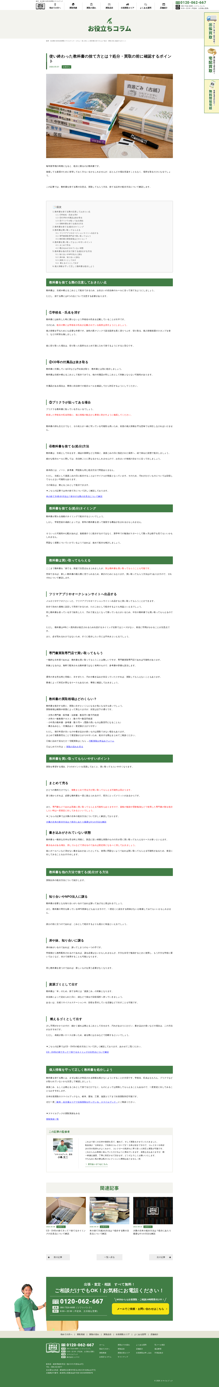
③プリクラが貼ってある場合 (71, 221)
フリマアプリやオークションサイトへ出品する (78, 233)
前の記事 (58, 1257)
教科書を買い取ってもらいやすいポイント (73, 242)
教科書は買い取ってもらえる (67, 230)
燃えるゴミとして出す (69, 263)
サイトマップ (123, 1357)
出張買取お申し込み (144, 1353)
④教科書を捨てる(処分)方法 (71, 224)
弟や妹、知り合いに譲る (69, 257)
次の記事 (161, 1257)
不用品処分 (158, 1353)
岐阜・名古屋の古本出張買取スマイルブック (60, 41)
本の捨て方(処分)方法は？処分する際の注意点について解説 (74, 496)
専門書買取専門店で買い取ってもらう (75, 236)
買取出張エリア (124, 1353)
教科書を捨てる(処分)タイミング (69, 227)
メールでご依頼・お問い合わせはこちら (140, 1308)
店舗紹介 (155, 1334)
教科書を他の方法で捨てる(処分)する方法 (73, 251)
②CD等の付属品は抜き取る (71, 218)
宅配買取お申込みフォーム (101, 741)
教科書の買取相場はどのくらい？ (73, 239)
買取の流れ (94, 1334)
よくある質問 (140, 1334)
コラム (78, 41)
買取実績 (81, 1334)
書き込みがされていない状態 (71, 248)
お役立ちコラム (105, 1357)
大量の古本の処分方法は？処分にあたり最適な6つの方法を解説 (76, 822)
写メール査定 (159, 1345)
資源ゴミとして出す (67, 260)
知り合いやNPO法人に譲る (70, 254)
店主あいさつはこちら (98, 1164)
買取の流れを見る (74, 747)
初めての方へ (66, 1334)
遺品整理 (157, 1349)
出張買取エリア (123, 1334)
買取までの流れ (124, 1345)
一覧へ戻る (109, 1257)
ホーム (102, 1345)
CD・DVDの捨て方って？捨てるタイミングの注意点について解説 (77, 1052)
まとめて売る (64, 245)
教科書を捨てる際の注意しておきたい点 (72, 212)
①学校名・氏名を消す (68, 215)
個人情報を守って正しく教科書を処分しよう (74, 266)
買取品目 (108, 1334)
